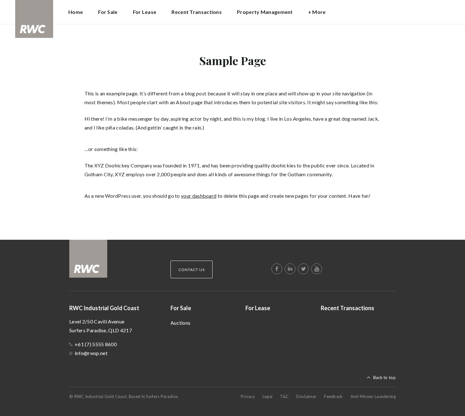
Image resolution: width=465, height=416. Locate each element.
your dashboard (198, 196)
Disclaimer (306, 396)
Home (75, 12)
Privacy (248, 396)
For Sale (180, 307)
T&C (284, 396)
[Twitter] (303, 268)
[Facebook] (276, 268)
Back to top (384, 377)
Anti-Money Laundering (373, 396)
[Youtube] (316, 268)
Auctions (180, 323)
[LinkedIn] (290, 268)
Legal (268, 396)
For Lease (145, 12)
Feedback (333, 396)
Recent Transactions (196, 12)
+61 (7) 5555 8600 (96, 344)
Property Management (265, 12)
